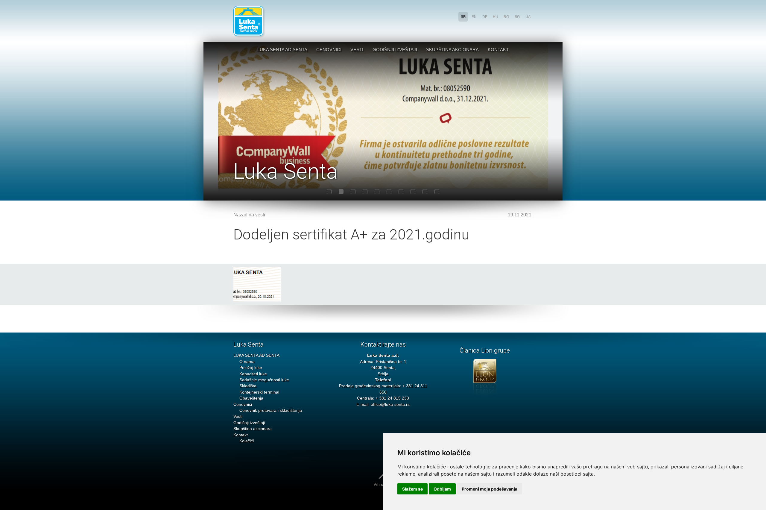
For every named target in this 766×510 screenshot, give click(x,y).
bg (517, 17)
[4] (365, 192)
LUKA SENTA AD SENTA (282, 49)
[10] (437, 192)
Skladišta (247, 386)
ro (506, 17)
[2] (341, 192)
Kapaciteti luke (253, 374)
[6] (389, 192)
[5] (377, 192)
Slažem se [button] (412, 488)
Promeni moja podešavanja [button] (489, 488)
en (474, 17)
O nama (247, 361)
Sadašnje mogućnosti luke (264, 380)
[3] (353, 192)
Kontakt (498, 49)
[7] (401, 192)
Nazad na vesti (249, 214)
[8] (413, 192)
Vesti (356, 49)
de (484, 17)
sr (463, 17)
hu (495, 17)
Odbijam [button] (442, 488)
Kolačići (246, 441)
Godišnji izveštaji (395, 49)
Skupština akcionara (452, 49)
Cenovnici (328, 49)
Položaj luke (250, 367)
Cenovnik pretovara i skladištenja (270, 410)
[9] (425, 192)
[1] (329, 192)
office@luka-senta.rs (390, 404)
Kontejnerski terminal (259, 392)
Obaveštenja (251, 398)
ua (528, 17)
